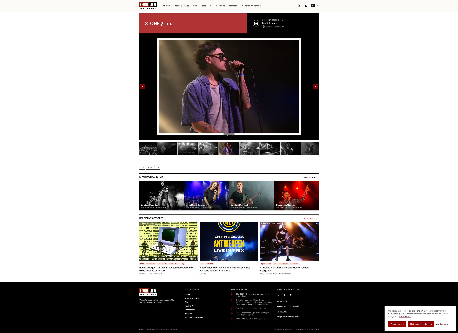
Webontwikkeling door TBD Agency (307, 329)
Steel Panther (150, 264)
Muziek (188, 294)
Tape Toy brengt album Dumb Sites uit (251, 308)
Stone (171, 264)
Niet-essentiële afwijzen (421, 324)
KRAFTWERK (162, 264)
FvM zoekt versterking (194, 317)
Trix (202, 264)
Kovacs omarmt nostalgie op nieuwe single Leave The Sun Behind (252, 314)
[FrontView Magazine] (148, 292)
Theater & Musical (192, 298)
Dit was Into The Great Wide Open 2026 (251, 319)
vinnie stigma (283, 264)
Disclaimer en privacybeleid (283, 329)
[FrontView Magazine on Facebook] (285, 295)
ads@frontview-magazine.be (288, 317)
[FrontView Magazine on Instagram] (279, 295)
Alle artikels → (311, 219)
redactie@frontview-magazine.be (290, 306)
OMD (142, 264)
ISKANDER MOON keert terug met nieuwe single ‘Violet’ (252, 295)
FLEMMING (209, 264)
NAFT (177, 264)
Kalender (188, 313)
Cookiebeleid (405, 316)
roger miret (294, 264)
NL (313, 6)
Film (186, 302)
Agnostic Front (266, 264)
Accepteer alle (397, 324)
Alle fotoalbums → (310, 178)
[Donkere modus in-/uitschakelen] (306, 6)
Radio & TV (189, 306)
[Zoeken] (299, 6)
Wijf (183, 264)
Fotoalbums (190, 310)
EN (317, 6)
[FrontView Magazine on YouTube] (291, 295)
